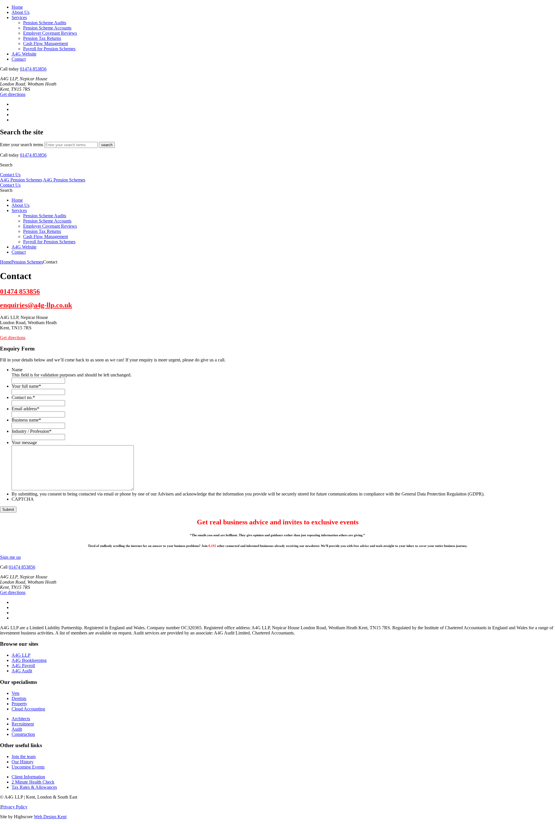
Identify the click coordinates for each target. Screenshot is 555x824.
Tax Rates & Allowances (34, 787)
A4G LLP (21, 655)
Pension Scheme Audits (44, 22)
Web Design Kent (50, 816)
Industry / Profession (31, 431)
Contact (19, 59)
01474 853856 (33, 68)
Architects (21, 718)
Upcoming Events (28, 766)
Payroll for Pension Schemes (49, 48)
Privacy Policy (14, 806)
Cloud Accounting (28, 708)
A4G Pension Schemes (21, 179)
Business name (26, 419)
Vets (15, 693)
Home (17, 7)
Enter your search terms (21, 144)
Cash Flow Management (45, 43)
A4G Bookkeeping (29, 660)
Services (19, 17)
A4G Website (24, 53)
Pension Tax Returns (42, 38)
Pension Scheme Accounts (47, 27)
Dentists (19, 698)
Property (19, 703)
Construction (23, 734)
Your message (24, 442)
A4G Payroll (23, 665)
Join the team (24, 756)
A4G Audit (22, 670)
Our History (23, 761)
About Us (20, 12)
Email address (25, 408)
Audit (17, 729)
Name (17, 369)
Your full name (26, 386)
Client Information (28, 776)
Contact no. (23, 397)
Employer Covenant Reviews (50, 33)
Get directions (12, 94)
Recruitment (23, 723)
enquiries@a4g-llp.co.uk (36, 305)
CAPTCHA (23, 499)
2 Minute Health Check (33, 782)
